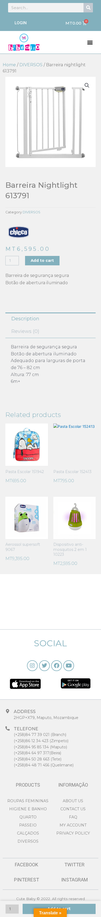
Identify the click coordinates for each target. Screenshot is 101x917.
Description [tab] (25, 319)
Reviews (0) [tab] (25, 331)
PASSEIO (28, 825)
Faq (73, 817)
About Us (73, 800)
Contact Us (73, 809)
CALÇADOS (28, 833)
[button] (90, 42)
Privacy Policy (73, 833)
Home (9, 64)
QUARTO (28, 817)
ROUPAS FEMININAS (27, 800)
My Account (73, 825)
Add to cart (42, 260)
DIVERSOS (31, 64)
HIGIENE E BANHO (28, 809)
